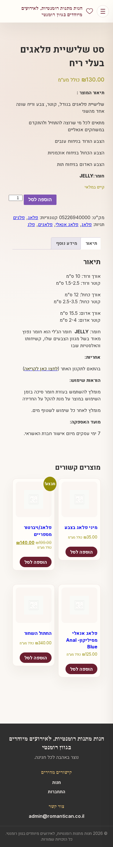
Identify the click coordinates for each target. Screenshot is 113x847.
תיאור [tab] (91, 243)
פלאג (33, 217)
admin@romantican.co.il (56, 816)
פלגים (19, 217)
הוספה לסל (40, 199)
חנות (56, 782)
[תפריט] (103, 11)
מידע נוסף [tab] (66, 243)
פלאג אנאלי (67, 224)
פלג (31, 224)
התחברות (56, 791)
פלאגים (45, 224)
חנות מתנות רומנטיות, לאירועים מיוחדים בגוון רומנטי (56, 742)
